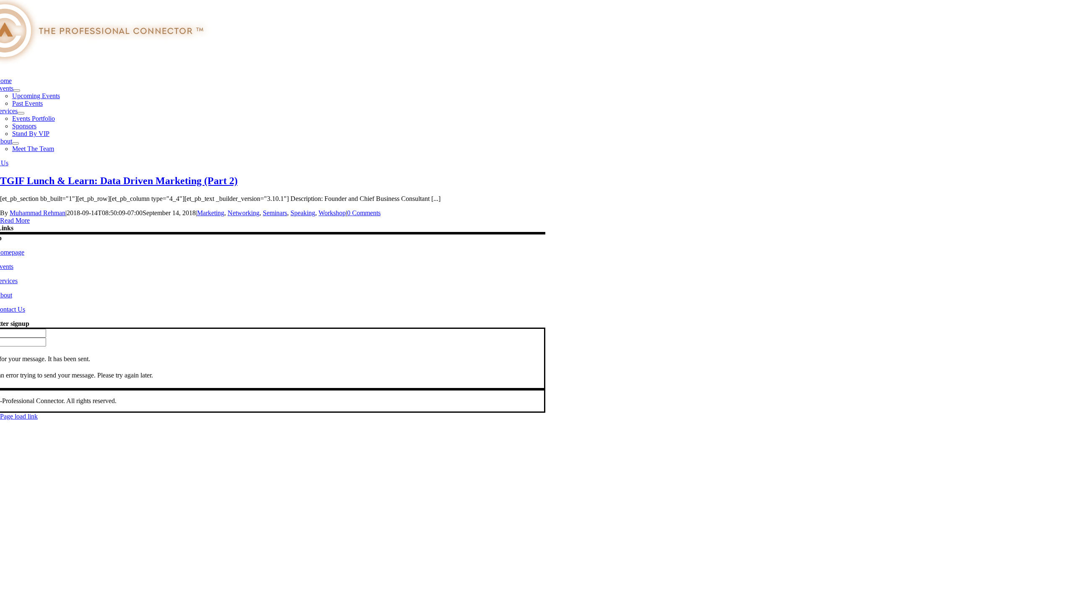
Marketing (210, 212)
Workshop (332, 212)
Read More (15, 220)
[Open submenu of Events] (16, 90)
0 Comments (364, 212)
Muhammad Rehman (37, 212)
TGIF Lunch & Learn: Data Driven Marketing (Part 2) (119, 180)
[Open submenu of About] (15, 143)
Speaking (302, 212)
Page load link (19, 416)
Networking (243, 212)
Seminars (275, 212)
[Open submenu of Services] (21, 113)
